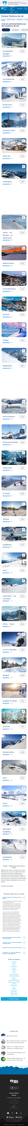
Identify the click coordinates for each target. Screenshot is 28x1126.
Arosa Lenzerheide (14, 974)
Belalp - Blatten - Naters (14, 982)
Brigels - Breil (14, 994)
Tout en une (6, 29)
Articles (20, 8)
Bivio (14, 987)
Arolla (14, 972)
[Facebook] (21, 1113)
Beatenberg (14, 979)
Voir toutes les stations (14, 999)
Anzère (14, 971)
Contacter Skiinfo (14, 1093)
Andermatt (14, 969)
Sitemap (14, 1105)
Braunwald (14, 991)
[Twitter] (12, 1113)
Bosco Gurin (14, 990)
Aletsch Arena (14, 966)
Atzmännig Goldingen (14, 976)
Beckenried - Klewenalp (14, 980)
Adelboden (14, 961)
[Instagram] (16, 1113)
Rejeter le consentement (14, 1108)
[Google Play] (10, 1117)
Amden (14, 968)
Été (15, 12)
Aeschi (14, 963)
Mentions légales (14, 1099)
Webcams (20, 19)
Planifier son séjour (12, 8)
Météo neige (11, 19)
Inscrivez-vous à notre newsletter (14, 1097)
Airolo (14, 965)
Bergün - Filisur (14, 985)
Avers (14, 977)
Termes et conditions (14, 1103)
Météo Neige (5, 8)
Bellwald (14, 983)
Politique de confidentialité (14, 1101)
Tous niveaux (15, 29)
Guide (3, 19)
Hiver (11, 12)
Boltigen (14, 988)
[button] (25, 8)
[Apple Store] (19, 1117)
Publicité (14, 1095)
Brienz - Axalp (14, 993)
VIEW (22, 51)
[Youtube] (8, 1113)
